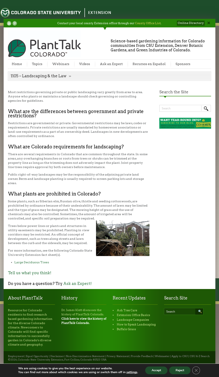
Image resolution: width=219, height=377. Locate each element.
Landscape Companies (133, 319)
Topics (37, 64)
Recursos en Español (149, 64)
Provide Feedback (142, 356)
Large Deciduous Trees (31, 262)
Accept (156, 370)
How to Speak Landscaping (136, 324)
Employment (16, 356)
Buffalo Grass (126, 329)
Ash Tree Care (127, 310)
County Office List (148, 23)
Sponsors (183, 64)
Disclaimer (57, 356)
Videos (84, 64)
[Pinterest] (14, 23)
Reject (180, 370)
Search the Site (173, 92)
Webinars (60, 64)
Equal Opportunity (37, 356)
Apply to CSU (180, 356)
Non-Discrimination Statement (85, 356)
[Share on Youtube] (9, 23)
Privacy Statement (118, 356)
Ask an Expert (111, 64)
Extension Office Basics (133, 315)
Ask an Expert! (77, 283)
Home (17, 64)
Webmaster (162, 356)
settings (131, 372)
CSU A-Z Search (200, 356)
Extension (99, 12)
